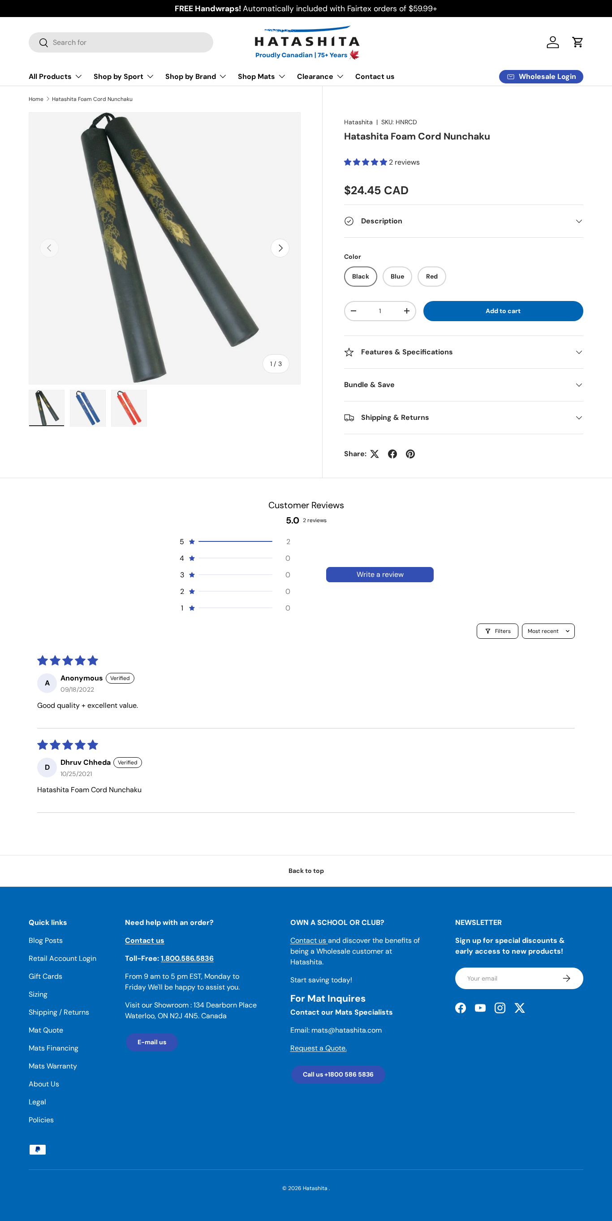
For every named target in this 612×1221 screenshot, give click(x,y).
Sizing (38, 994)
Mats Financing (53, 1048)
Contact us (375, 76)
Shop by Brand (190, 76)
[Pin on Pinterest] (410, 454)
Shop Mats (256, 76)
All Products (50, 76)
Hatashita (358, 122)
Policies (41, 1120)
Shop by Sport (118, 76)
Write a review (380, 574)
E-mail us (152, 1042)
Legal (37, 1102)
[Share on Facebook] (392, 454)
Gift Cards (45, 976)
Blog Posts (46, 940)
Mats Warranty (53, 1066)
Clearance (315, 76)
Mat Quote (46, 1030)
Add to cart (503, 311)
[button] (578, 42)
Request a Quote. (318, 1048)
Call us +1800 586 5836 (338, 1074)
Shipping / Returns (59, 1012)
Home (36, 99)
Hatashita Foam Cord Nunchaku (92, 99)
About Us (44, 1084)
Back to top (306, 871)
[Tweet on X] (375, 454)
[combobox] (121, 42)
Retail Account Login (62, 958)
